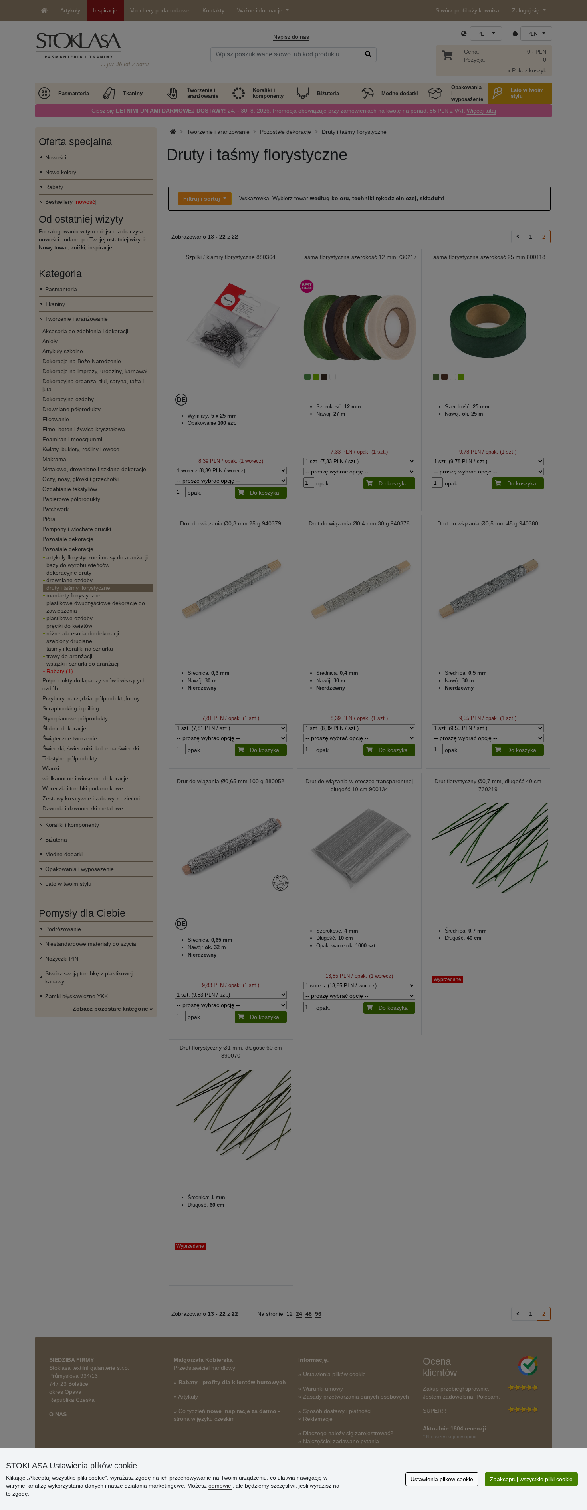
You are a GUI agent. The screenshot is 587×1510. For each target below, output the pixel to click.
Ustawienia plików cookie (442, 1479)
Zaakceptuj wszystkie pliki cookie (531, 1479)
